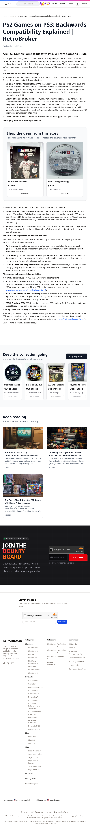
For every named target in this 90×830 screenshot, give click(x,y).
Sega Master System (33, 762)
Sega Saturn (33, 757)
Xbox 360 (31, 740)
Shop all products (76, 356)
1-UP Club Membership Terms (76, 652)
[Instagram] (8, 663)
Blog (12, 16)
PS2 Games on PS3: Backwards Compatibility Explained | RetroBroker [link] (44, 16)
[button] (17, 800)
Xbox (27, 733)
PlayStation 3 (33, 654)
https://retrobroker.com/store (71, 319)
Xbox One (32, 737)
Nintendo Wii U (34, 700)
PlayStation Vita (34, 670)
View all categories (32, 784)
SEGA (27, 747)
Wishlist (62, 4)
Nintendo (29, 677)
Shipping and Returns (77, 661)
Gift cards (73, 644)
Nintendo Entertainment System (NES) (34, 705)
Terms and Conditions (77, 669)
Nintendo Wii (33, 697)
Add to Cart (25, 193)
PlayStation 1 (33, 648)
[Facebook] (4, 663)
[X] (12, 663)
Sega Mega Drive (35, 754)
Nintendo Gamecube (32, 716)
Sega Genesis (33, 769)
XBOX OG (31, 743)
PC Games (29, 773)
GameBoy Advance (35, 687)
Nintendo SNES (34, 726)
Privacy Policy (74, 665)
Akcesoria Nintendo (32, 721)
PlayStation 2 (33, 651)
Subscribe (78, 557)
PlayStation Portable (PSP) (33, 662)
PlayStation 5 (33, 673)
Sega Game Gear (34, 766)
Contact (72, 648)
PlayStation (29, 644)
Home (5, 16)
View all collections (51, 663)
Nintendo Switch (34, 711)
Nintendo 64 (33, 680)
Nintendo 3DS (33, 694)
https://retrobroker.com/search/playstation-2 (26, 290)
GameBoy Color (34, 729)
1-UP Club (54, 4)
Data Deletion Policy (77, 658)
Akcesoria (32, 666)
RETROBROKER (11, 640)
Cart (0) (84, 4)
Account (70, 4)
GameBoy (32, 684)
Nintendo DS (33, 690)
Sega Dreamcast (34, 751)
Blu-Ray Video (30, 778)
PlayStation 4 (33, 658)
